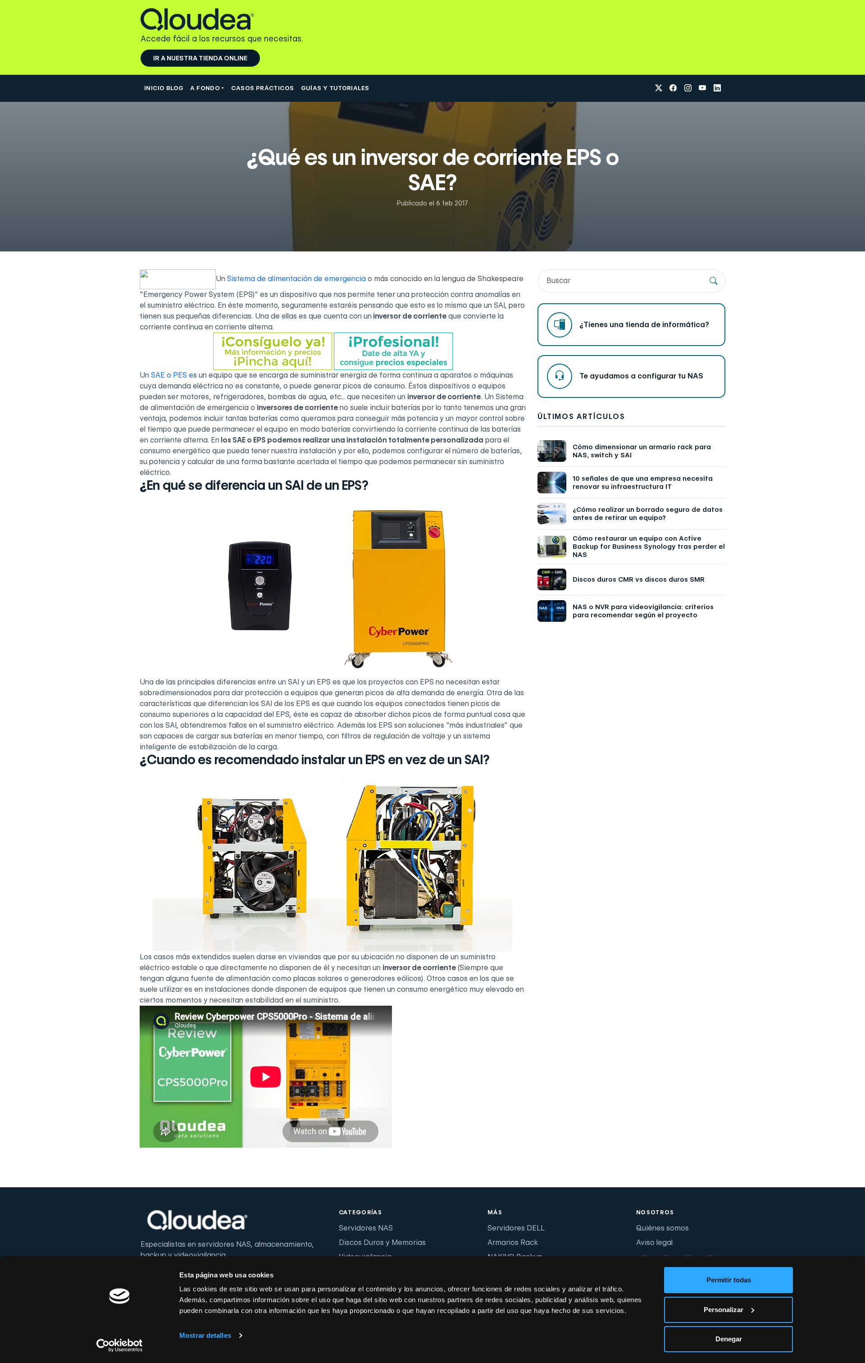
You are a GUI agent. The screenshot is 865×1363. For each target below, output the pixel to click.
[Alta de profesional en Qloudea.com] (393, 350)
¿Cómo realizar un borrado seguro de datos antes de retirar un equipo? (648, 514)
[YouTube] (702, 88)
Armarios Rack (512, 1242)
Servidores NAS (366, 1228)
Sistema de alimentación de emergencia (296, 278)
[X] (658, 88)
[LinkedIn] (717, 88)
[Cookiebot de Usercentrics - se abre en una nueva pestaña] (119, 1345)
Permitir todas (728, 1280)
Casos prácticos (262, 87)
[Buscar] (713, 280)
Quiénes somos (662, 1228)
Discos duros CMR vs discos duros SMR (639, 579)
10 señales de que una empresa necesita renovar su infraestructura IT (643, 482)
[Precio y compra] (272, 350)
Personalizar (723, 1309)
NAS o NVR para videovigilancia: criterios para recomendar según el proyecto (643, 611)
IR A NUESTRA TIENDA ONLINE (200, 58)
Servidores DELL (516, 1228)
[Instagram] (688, 88)
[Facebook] (673, 88)
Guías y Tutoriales (335, 87)
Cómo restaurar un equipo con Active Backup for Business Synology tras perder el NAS (649, 546)
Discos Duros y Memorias (382, 1242)
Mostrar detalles (205, 1335)
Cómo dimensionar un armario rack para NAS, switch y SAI (642, 451)
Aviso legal (654, 1242)
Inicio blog (163, 87)
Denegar (728, 1339)
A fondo (205, 87)
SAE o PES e (172, 375)
